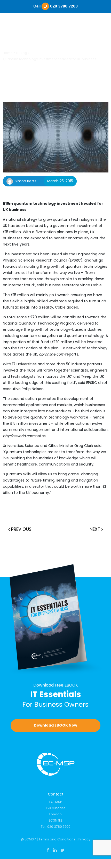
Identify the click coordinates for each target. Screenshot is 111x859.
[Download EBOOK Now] (55, 618)
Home (8, 53)
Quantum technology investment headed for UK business (49, 59)
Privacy (84, 839)
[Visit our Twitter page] (62, 850)
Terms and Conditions (57, 839)
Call (55, 6)
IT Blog (21, 53)
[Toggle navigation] (102, 26)
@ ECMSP (28, 839)
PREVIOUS (20, 529)
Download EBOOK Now (55, 725)
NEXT (95, 529)
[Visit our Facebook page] (48, 850)
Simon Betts (25, 181)
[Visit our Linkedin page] (55, 850)
